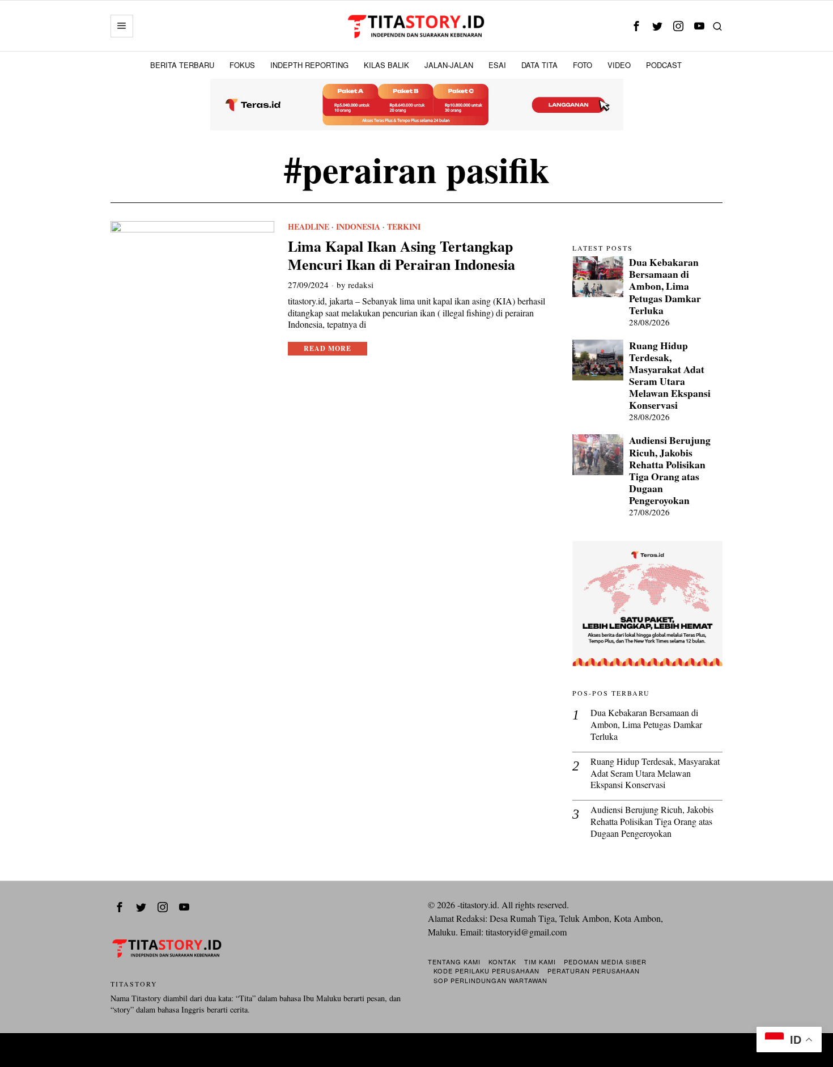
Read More (327, 348)
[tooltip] (636, 26)
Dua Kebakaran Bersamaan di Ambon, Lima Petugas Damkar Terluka (665, 286)
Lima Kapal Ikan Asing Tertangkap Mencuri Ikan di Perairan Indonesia (401, 255)
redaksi (360, 284)
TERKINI (403, 226)
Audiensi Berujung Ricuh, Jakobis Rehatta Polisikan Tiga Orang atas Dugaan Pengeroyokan (670, 470)
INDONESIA (358, 226)
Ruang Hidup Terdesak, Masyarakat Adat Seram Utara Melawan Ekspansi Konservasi (670, 376)
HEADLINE (308, 226)
